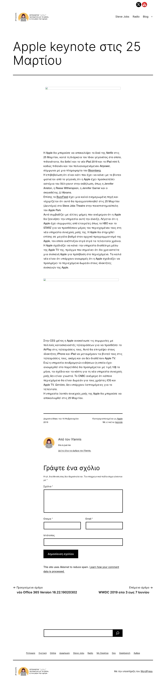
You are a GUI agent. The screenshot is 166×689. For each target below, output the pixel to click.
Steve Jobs (122, 16)
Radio (136, 16)
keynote (119, 422)
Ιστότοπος (49, 535)
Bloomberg (94, 170)
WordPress (146, 671)
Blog (145, 16)
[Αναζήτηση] (118, 633)
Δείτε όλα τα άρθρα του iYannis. (74, 450)
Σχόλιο (48, 486)
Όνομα (48, 518)
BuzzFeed (62, 197)
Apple (120, 418)
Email (89, 518)
